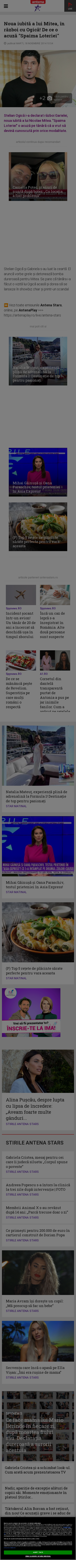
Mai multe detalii (66, 1527)
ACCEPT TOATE (38, 1552)
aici (4, 1533)
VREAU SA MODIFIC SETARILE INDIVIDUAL (38, 1556)
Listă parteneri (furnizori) (9, 1547)
